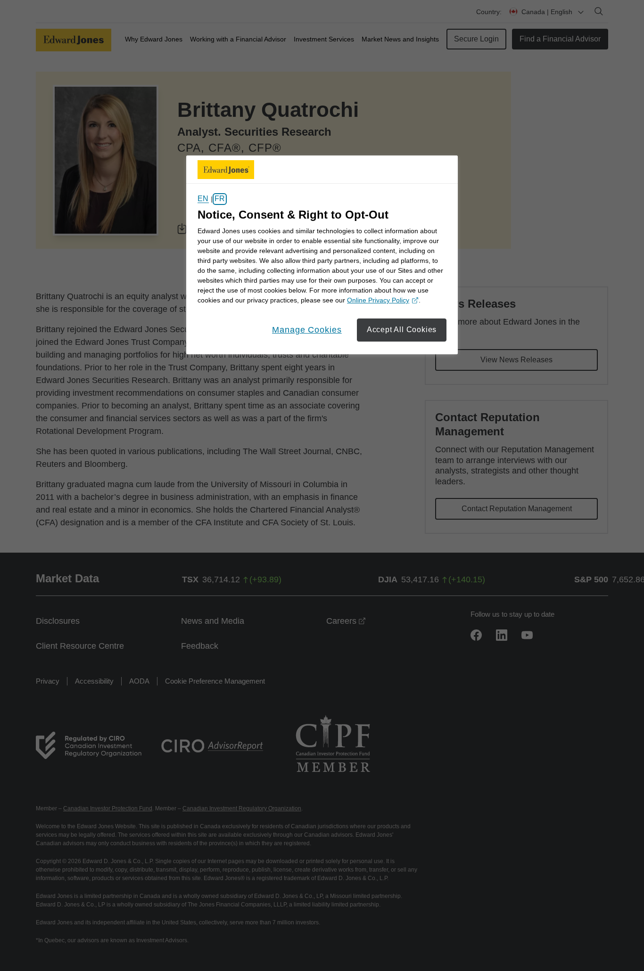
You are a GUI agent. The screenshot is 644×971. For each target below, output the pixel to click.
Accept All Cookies (402, 330)
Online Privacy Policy (381, 300)
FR (220, 199)
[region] (322, 254)
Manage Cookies (307, 330)
